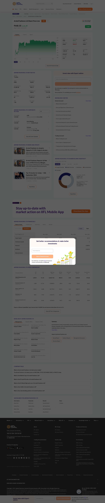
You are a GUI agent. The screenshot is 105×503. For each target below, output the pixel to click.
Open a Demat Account (42, 256)
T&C (45, 260)
